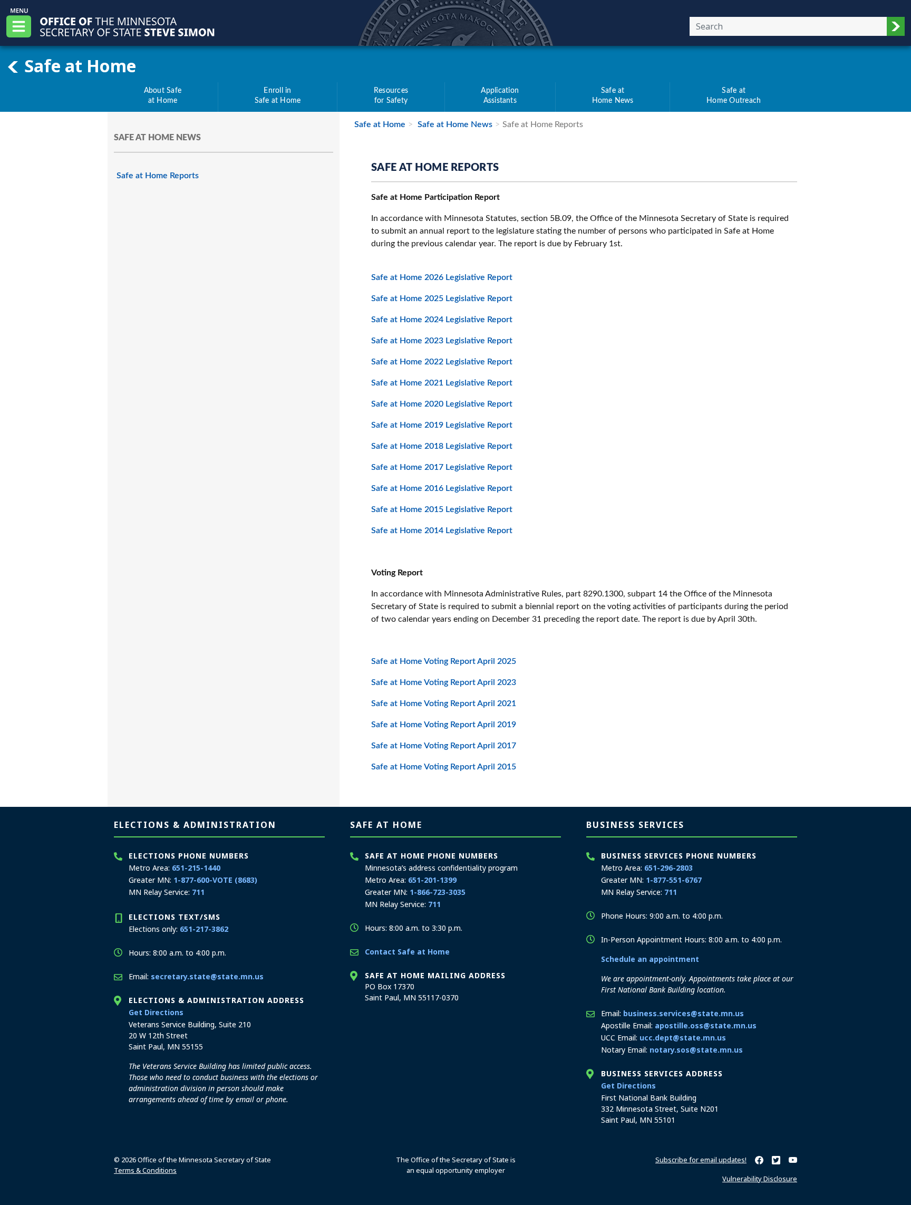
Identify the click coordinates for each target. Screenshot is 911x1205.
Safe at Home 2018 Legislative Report (441, 446)
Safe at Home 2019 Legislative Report (441, 425)
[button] (896, 26)
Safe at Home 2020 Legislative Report (441, 404)
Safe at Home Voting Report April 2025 (443, 661)
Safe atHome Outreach (733, 96)
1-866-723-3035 (438, 892)
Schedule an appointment (650, 959)
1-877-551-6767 (674, 880)
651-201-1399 (432, 880)
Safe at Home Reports (158, 175)
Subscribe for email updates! (701, 1159)
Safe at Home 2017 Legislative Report (441, 467)
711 (198, 892)
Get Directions (156, 1012)
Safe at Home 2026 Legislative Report (441, 277)
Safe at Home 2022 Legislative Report (443, 362)
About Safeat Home (162, 96)
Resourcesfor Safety (391, 96)
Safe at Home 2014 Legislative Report (441, 530)
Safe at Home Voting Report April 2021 (443, 703)
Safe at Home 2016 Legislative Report (441, 488)
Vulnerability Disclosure (759, 1178)
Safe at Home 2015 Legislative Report (441, 509)
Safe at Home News (453, 124)
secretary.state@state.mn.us (207, 976)
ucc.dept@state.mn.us (682, 1038)
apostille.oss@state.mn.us (706, 1025)
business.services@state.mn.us (683, 1013)
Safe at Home (78, 65)
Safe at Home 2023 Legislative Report (441, 340)
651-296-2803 (668, 868)
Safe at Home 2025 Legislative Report (441, 298)
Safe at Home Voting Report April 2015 (443, 767)
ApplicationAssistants (500, 96)
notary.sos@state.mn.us (696, 1050)
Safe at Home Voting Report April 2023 (443, 682)
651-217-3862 (204, 929)
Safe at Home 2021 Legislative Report (443, 383)
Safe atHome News (613, 96)
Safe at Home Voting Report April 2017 (443, 745)
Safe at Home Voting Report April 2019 (443, 724)
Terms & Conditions (145, 1170)
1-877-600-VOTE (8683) (215, 880)
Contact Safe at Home (407, 952)
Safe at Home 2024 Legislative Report (441, 319)
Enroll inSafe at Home (278, 96)
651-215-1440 (196, 868)
